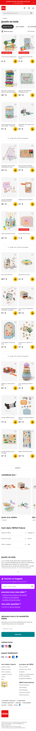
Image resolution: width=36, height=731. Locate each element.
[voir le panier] (29, 8)
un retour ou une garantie (10, 597)
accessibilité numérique (8, 700)
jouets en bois (7, 26)
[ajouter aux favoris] (15, 36)
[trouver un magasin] (32, 586)
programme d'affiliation (25, 678)
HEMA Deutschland (24, 692)
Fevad (15, 705)
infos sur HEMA (23, 667)
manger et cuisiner (6, 674)
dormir (30, 538)
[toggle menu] (33, 8)
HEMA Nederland (24, 685)
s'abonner (18, 634)
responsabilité (26, 702)
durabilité (21, 672)
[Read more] (18, 572)
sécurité (3, 705)
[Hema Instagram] (6, 646)
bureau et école (6, 538)
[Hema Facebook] (3, 646)
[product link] (9, 44)
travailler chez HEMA (25, 669)
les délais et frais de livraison (11, 600)
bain (29, 544)
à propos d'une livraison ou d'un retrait (14, 595)
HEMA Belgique (23, 690)
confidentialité (21, 700)
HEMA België (23, 687)
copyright (18, 702)
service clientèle (15, 607)
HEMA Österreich (24, 695)
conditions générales (7, 702)
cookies (10, 705)
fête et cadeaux (6, 544)
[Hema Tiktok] (10, 646)
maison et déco (6, 533)
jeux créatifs (20, 26)
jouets (5, 18)
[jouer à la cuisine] (17, 499)
